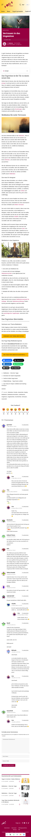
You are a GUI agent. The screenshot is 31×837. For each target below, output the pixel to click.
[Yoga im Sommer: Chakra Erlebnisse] (25, 780)
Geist (23, 228)
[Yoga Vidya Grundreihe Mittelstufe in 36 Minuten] (25, 801)
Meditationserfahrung (18, 301)
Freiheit (23, 190)
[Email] (20, 834)
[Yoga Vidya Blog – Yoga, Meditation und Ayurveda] (4, 823)
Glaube (26, 392)
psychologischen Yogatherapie (11, 313)
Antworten (25, 424)
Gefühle (16, 216)
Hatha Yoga (6, 30)
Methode (7, 159)
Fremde (15, 392)
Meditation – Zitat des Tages (11, 373)
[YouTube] (24, 823)
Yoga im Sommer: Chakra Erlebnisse (11, 779)
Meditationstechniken (13, 394)
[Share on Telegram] (17, 834)
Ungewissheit (11, 396)
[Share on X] (10, 834)
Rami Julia (11, 43)
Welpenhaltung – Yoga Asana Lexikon (13, 381)
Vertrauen (24, 396)
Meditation (21, 135)
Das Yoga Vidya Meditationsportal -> (14, 354)
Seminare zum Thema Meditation (13, 336)
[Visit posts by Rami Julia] (4, 44)
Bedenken (10, 392)
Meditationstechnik (7, 273)
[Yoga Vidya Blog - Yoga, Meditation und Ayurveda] (8, 5)
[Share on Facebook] (7, 834)
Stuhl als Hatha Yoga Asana (10, 378)
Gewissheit (20, 392)
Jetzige (3, 83)
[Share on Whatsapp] (13, 834)
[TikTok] (28, 823)
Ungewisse (4, 396)
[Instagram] (26, 823)
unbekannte (22, 394)
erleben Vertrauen (19, 204)
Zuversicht (4, 399)
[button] (3, 5)
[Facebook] (22, 823)
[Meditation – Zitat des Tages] (25, 787)
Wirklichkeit (12, 173)
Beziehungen (18, 109)
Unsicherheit (18, 396)
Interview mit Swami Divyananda (11, 375)
